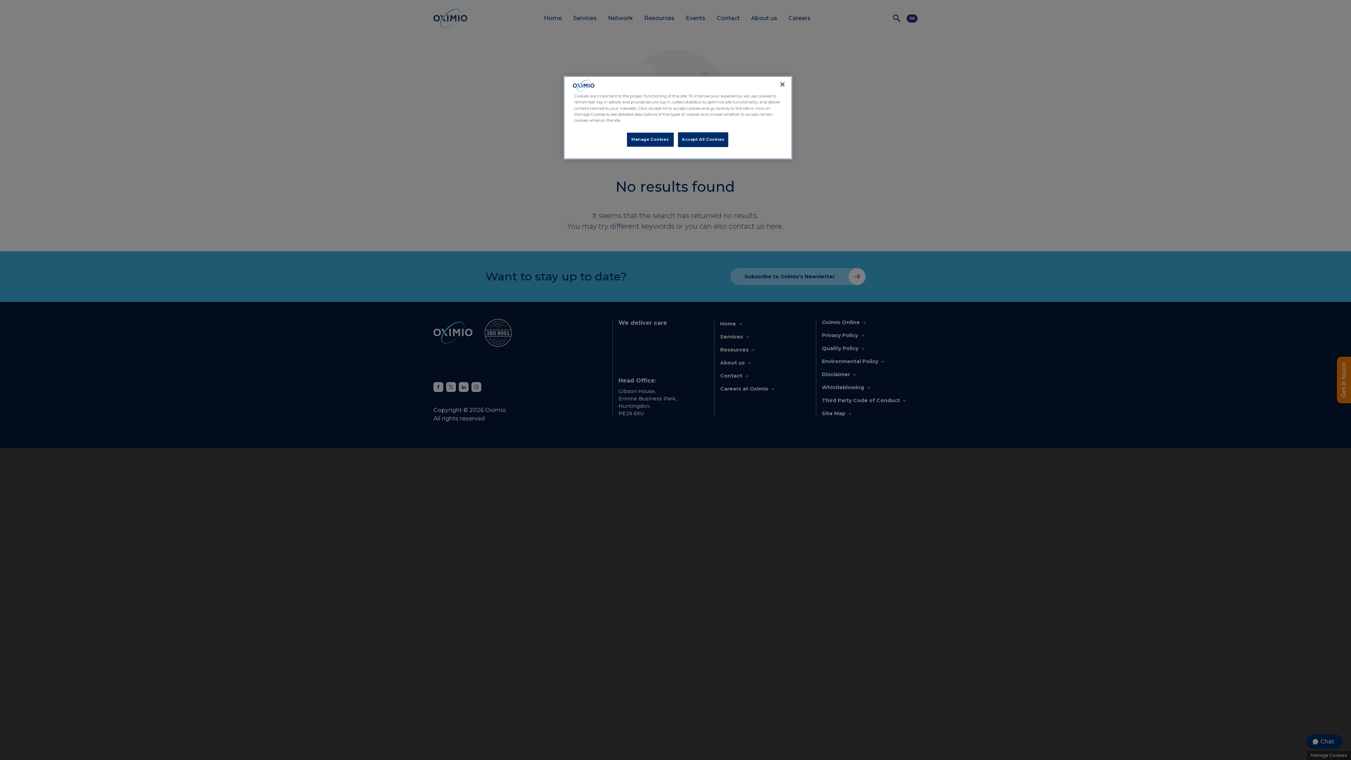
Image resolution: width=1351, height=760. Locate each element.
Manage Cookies (650, 139)
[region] (678, 117)
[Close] (782, 84)
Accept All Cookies (703, 139)
